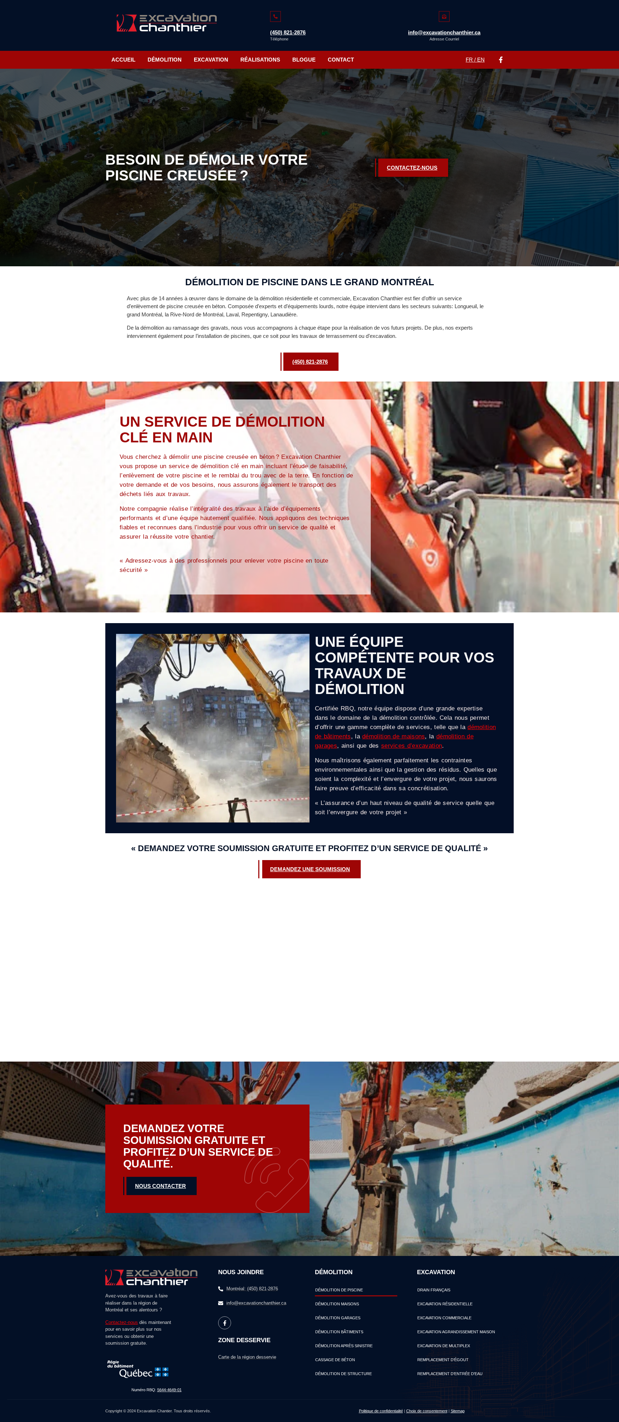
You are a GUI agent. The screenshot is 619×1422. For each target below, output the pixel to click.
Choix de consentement (426, 1411)
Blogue (304, 60)
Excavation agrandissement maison (456, 1332)
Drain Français (433, 1290)
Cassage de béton (335, 1360)
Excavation (211, 60)
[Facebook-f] (500, 59)
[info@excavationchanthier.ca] (444, 16)
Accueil (123, 60)
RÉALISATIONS (260, 60)
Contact (341, 60)
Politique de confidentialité (381, 1411)
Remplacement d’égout (443, 1360)
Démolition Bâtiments (339, 1332)
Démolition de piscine (339, 1290)
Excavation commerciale (444, 1318)
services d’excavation (411, 745)
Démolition (165, 60)
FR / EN (475, 60)
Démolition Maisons (337, 1304)
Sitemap (458, 1411)
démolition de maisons (393, 736)
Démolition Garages (337, 1318)
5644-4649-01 (169, 1390)
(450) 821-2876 (288, 32)
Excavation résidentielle (444, 1304)
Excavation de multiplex (443, 1346)
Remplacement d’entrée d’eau (450, 1374)
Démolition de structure (343, 1374)
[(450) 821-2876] (275, 16)
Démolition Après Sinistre (344, 1346)
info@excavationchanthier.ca (444, 32)
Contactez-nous (121, 1322)
